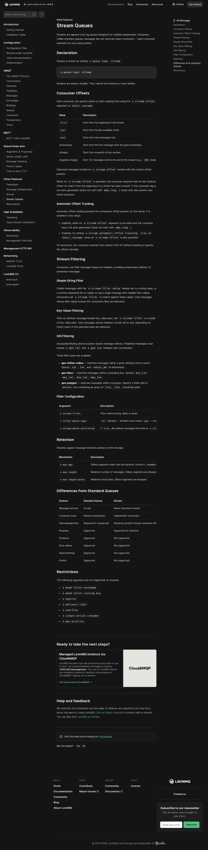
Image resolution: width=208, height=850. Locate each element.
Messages (12, 95)
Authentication (14, 62)
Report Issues (87, 791)
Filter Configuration (183, 54)
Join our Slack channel (109, 712)
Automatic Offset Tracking (186, 33)
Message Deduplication (19, 189)
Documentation (63, 791)
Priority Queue (14, 166)
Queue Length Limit (17, 156)
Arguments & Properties (19, 151)
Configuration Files (16, 48)
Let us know (106, 736)
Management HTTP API (18, 248)
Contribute (86, 785)
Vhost (9, 124)
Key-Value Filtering (182, 46)
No (84, 746)
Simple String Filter (182, 41)
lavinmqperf (12, 284)
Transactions (13, 119)
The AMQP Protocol (17, 76)
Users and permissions (18, 57)
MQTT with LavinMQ (18, 138)
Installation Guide (16, 34)
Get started (195, 4)
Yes (78, 746)
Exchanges (12, 100)
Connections (13, 81)
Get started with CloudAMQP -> (75, 682)
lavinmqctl (11, 279)
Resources (157, 4)
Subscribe (191, 824)
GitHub (180, 4)
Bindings (11, 105)
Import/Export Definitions (20, 222)
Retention (178, 59)
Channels (11, 85)
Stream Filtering (181, 37)
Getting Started (15, 29)
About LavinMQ (63, 807)
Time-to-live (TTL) (16, 171)
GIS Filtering (179, 50)
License (135, 785)
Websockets (13, 204)
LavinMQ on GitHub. (88, 716)
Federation (12, 184)
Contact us (180, 793)
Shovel (10, 194)
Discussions (112, 791)
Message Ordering (16, 161)
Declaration (179, 24)
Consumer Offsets (182, 29)
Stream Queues (14, 199)
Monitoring (12, 235)
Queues (10, 110)
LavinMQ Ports (14, 266)
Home (57, 785)
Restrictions (179, 70)
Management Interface (19, 240)
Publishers (12, 90)
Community (142, 4)
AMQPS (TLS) (14, 261)
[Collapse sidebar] (42, 14)
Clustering (11, 217)
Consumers (12, 115)
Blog (130, 4)
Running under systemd (19, 53)
